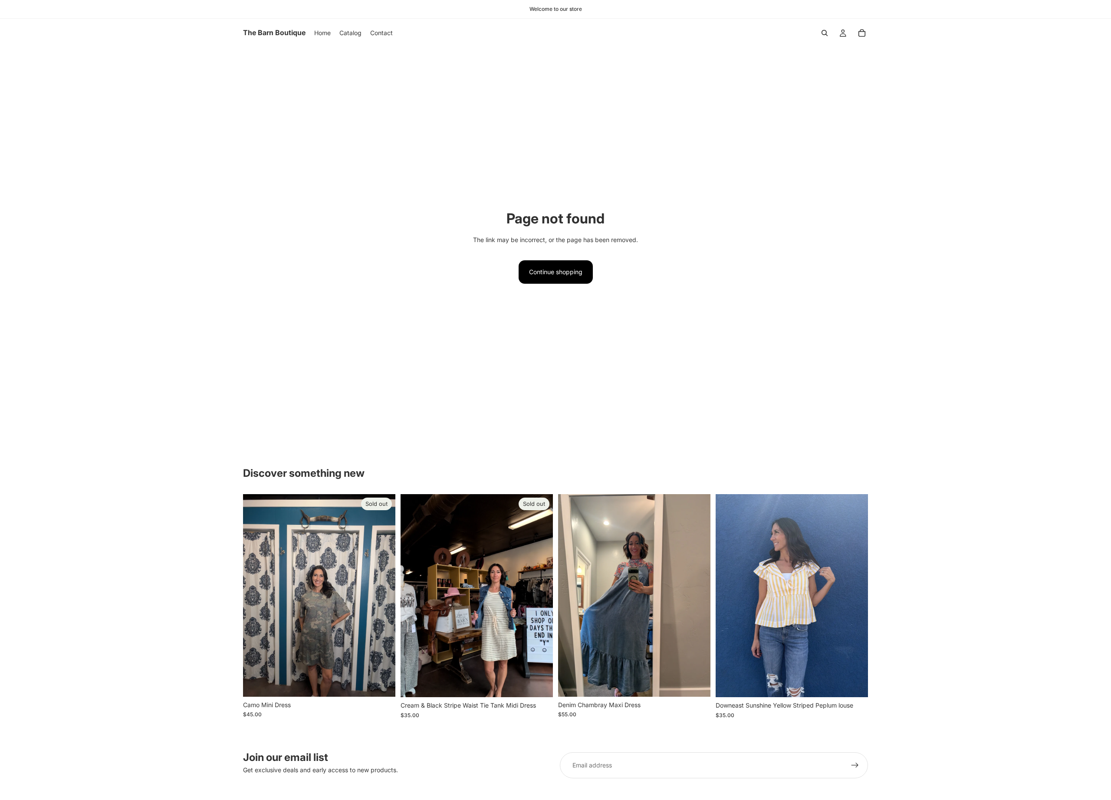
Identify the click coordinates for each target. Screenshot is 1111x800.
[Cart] (861, 33)
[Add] (697, 683)
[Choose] (854, 684)
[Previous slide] (571, 595)
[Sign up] (855, 765)
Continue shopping (555, 271)
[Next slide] (697, 595)
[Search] (824, 33)
